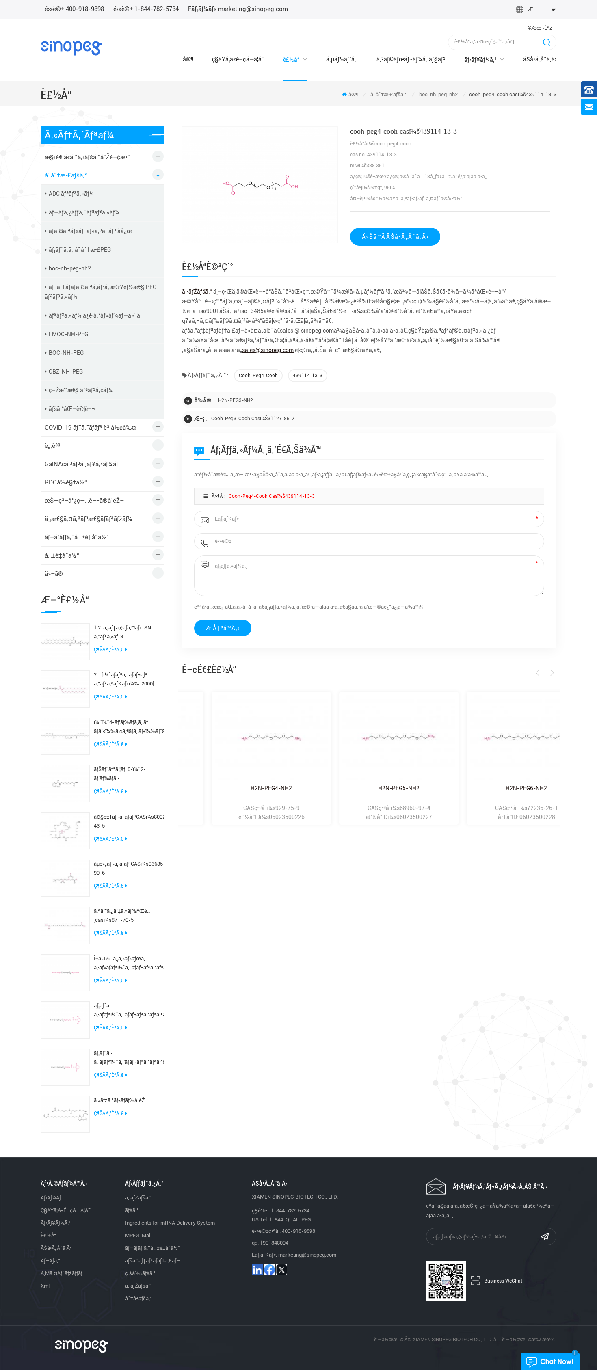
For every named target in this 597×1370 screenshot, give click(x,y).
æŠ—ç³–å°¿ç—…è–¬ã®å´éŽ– (84, 500)
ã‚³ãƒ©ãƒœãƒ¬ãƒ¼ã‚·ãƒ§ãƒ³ (411, 59)
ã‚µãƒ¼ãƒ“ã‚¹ (342, 59)
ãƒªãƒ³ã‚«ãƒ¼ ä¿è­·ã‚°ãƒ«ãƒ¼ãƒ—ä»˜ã (94, 315)
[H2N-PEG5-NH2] (369, 737)
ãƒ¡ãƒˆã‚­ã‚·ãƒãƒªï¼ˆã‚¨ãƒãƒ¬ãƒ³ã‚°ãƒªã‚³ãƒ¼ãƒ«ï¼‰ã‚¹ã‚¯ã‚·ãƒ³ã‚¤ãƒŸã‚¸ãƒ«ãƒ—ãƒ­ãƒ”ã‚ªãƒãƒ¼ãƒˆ (129, 1058)
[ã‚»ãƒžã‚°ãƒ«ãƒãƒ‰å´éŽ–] (65, 1114)
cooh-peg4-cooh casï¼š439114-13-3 (272, 496)
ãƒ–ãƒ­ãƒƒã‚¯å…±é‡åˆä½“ (77, 537)
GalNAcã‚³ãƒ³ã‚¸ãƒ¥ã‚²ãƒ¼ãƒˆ (83, 464)
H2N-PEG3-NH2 (235, 400)
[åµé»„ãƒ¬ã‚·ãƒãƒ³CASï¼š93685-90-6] (65, 877)
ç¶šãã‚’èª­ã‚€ (108, 650)
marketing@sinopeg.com (307, 1255)
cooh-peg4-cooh (258, 375)
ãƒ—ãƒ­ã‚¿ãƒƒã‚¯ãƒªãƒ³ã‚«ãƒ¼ (84, 212)
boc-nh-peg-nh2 (438, 94)
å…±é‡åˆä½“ (62, 555)
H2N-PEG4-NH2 (241, 788)
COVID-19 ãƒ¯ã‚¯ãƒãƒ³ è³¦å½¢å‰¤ (90, 427)
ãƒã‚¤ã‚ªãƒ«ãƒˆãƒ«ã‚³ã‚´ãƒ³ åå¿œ (90, 231)
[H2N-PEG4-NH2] (241, 737)
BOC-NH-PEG (66, 353)
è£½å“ (291, 59)
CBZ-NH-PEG (66, 371)
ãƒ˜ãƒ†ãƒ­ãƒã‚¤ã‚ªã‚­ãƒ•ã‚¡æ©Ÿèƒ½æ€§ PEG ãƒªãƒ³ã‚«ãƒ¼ (100, 292)
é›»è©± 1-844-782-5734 (146, 9)
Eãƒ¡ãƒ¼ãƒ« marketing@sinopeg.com (238, 9)
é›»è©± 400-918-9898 (74, 9)
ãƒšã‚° (131, 1210)
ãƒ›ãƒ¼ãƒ (51, 1198)
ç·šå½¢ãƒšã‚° (140, 1273)
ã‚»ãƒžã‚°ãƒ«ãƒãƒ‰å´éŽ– (121, 1100)
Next (550, 673)
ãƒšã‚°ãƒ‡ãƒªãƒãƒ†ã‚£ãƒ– (152, 1261)
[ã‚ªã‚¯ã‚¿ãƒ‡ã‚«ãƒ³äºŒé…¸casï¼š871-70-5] (65, 925)
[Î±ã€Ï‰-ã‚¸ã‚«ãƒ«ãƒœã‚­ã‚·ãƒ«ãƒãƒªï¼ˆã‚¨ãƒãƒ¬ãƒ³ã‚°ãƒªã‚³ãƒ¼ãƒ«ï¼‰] (65, 972)
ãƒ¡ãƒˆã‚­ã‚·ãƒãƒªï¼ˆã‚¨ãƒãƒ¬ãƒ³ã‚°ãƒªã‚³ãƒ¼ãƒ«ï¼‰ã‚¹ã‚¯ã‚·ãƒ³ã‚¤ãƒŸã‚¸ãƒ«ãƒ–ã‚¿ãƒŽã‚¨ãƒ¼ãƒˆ (129, 1011)
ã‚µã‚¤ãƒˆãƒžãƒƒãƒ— (64, 1273)
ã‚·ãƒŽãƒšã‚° (138, 1198)
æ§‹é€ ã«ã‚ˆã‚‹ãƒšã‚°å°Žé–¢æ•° (87, 157)
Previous (538, 673)
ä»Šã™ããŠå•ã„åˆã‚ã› (395, 236)
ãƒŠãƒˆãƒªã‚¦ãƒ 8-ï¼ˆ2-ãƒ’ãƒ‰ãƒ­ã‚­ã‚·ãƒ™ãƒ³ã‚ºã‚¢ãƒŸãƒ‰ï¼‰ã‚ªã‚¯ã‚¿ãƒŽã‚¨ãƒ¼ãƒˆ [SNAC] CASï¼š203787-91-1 (129, 774)
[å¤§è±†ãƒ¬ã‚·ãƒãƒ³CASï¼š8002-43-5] (65, 830)
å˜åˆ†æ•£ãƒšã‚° (388, 94)
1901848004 (274, 1243)
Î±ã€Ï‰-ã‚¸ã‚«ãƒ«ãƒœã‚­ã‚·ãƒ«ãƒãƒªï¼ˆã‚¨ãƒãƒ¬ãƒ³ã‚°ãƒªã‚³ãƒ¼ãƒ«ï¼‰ (129, 962)
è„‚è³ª (53, 445)
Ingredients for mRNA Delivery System (170, 1223)
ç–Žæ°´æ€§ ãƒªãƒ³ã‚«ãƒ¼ (81, 390)
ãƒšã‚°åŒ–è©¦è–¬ (72, 409)
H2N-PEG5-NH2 (369, 788)
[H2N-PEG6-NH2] (496, 737)
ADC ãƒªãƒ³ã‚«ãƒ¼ (71, 193)
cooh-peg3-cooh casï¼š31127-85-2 (252, 418)
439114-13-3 (307, 375)
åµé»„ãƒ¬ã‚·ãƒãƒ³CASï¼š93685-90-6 (129, 868)
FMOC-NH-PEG (68, 334)
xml (45, 1286)
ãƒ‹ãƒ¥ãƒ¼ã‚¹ (480, 59)
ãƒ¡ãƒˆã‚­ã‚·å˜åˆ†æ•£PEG (80, 249)
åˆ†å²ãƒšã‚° (138, 1298)
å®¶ (188, 59)
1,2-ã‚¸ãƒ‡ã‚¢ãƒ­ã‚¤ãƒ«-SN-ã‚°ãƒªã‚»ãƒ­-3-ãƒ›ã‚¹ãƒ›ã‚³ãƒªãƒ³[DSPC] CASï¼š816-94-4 (124, 632)
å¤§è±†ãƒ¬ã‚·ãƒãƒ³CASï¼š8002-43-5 (129, 821)
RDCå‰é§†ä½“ (66, 482)
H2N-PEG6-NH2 (496, 788)
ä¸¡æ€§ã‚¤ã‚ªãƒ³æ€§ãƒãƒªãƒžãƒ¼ (88, 519)
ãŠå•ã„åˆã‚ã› (539, 59)
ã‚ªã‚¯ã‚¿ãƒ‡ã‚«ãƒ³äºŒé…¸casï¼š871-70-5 (122, 915)
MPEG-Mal (137, 1235)
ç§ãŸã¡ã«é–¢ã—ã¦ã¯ (238, 59)
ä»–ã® (54, 573)
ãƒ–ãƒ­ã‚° (50, 1261)
